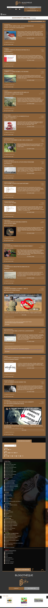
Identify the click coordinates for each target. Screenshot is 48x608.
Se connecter (32, 8)
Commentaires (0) (9, 42)
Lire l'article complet (30, 38)
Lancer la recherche (22, 569)
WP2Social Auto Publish (19, 607)
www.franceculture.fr (7, 114)
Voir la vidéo (24, 314)
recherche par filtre (31, 10)
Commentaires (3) (9, 343)
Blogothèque (24, 576)
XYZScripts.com (29, 607)
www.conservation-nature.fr (8, 329)
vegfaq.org (6, 356)
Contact (16, 588)
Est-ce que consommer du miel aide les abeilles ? (18, 140)
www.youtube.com (7, 287)
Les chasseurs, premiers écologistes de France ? (18, 246)
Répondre (7, 324)
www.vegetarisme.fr (7, 24)
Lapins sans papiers (10, 202)
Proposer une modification (9, 29)
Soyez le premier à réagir (9, 44)
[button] (47, 597)
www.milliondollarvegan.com (8, 70)
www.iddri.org (6, 48)
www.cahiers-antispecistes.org (9, 160)
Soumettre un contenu (32, 7)
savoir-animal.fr (6, 265)
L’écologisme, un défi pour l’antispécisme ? (16, 183)
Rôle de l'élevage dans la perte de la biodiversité (19, 331)
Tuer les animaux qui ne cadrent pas (15, 382)
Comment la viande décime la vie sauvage (16, 71)
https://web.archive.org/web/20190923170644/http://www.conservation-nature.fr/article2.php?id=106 (23, 349)
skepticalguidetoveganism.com (9, 138)
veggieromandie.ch (7, 220)
